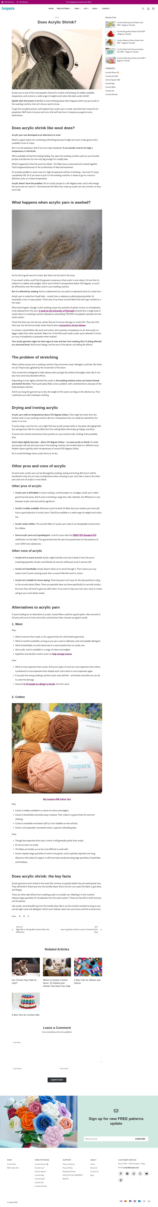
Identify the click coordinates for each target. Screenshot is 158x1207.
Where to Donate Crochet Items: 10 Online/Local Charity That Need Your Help (56, 983)
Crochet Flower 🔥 (41, 1164)
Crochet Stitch (40, 1179)
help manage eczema (62, 654)
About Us (93, 1168)
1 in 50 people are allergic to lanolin (38, 684)
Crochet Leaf (39, 1168)
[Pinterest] (24, 916)
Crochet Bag (39, 1175)
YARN (76, 9)
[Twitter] (28, 916)
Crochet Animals (41, 1186)
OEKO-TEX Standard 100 (84, 535)
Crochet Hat (39, 1182)
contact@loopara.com (131, 1167)
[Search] (143, 8)
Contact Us (94, 1171)
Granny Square (40, 1171)
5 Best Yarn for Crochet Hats (25, 1015)
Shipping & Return (69, 1171)
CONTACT (106, 9)
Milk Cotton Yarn (13, 1168)
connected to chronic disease (72, 325)
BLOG (95, 9)
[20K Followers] (127, 1173)
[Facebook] (19, 916)
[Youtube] (146, 1173)
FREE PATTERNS (63, 9)
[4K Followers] (133, 1173)
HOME (50, 9)
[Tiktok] (120, 1180)
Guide (57, 17)
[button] (153, 8)
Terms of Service (69, 1164)
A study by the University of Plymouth (56, 310)
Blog (92, 1175)
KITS (85, 9)
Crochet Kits (11, 1164)
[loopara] (8, 8)
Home (92, 1164)
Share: (14, 916)
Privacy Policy (68, 1168)
